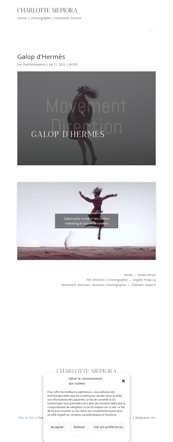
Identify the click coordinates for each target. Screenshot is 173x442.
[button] (123, 381)
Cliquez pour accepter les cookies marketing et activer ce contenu (86, 220)
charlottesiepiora (34, 64)
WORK (73, 64)
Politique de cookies (84, 436)
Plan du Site (26, 418)
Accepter (57, 427)
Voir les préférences (108, 427)
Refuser (79, 427)
